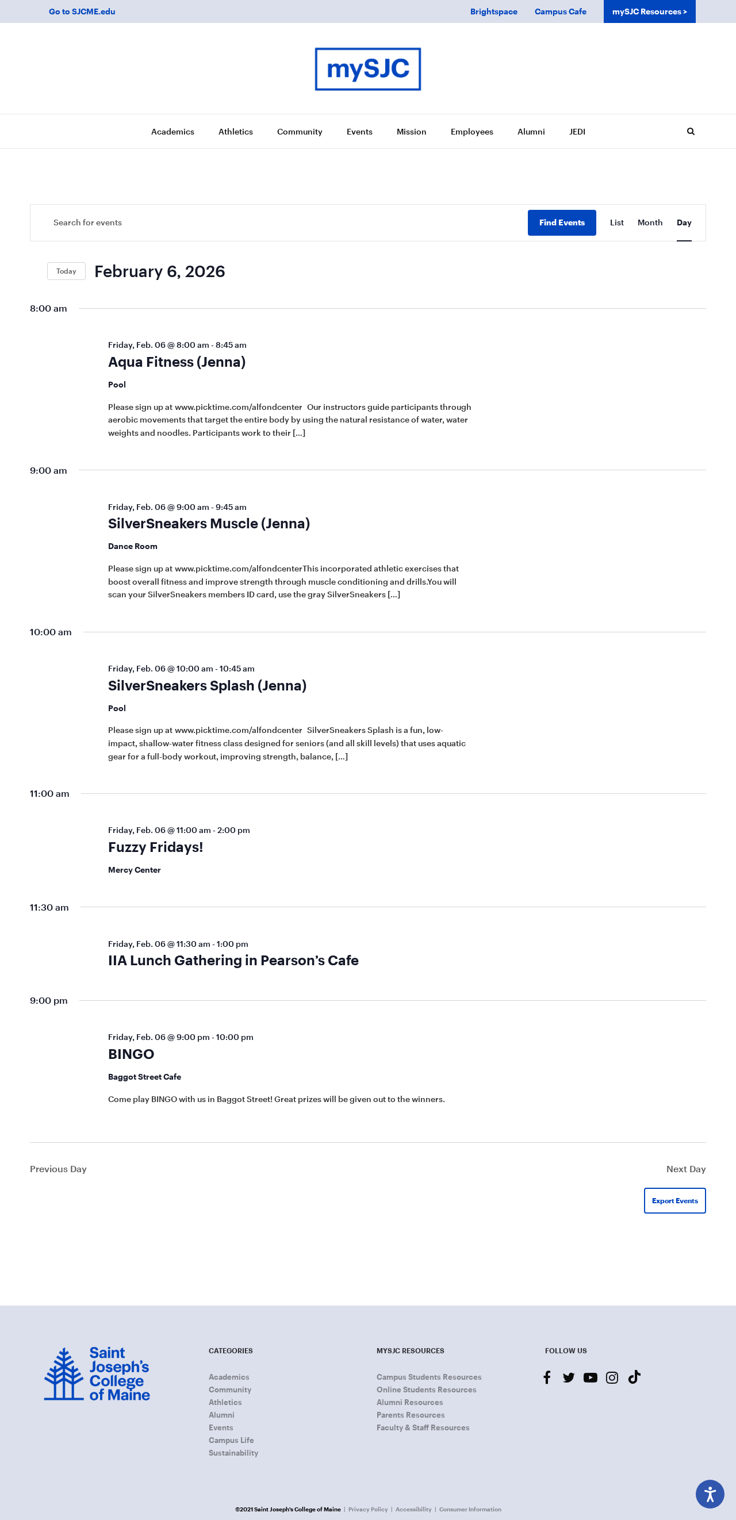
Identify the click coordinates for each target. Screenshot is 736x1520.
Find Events (562, 222)
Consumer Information (470, 1509)
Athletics (235, 131)
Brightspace (494, 11)
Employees (472, 131)
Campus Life (231, 1440)
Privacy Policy (368, 1509)
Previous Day (58, 1168)
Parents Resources (411, 1414)
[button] (690, 131)
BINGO (131, 1053)
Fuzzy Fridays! (156, 846)
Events (360, 131)
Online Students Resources (427, 1389)
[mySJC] (367, 68)
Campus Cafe (560, 11)
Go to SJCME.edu (82, 11)
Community (300, 131)
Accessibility (414, 1509)
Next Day (686, 1168)
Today (66, 271)
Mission (412, 131)
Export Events (675, 1200)
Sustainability (233, 1452)
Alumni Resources (410, 1402)
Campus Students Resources (429, 1376)
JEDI (577, 131)
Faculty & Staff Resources (423, 1427)
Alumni (531, 131)
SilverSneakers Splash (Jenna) (207, 685)
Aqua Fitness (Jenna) (177, 361)
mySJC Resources (646, 11)
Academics (172, 131)
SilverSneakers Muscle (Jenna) (209, 523)
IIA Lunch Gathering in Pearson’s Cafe (233, 959)
